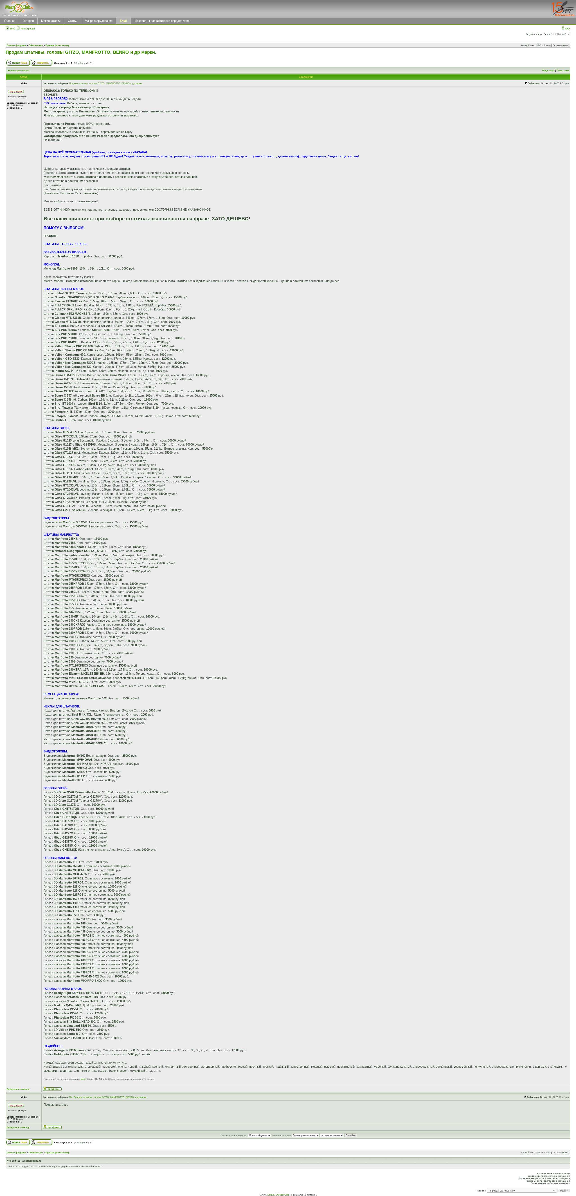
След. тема (563, 70)
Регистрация (27, 28)
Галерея (28, 20)
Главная (9, 20)
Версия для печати (18, 70)
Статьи (72, 20)
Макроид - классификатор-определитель (162, 20)
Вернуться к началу (18, 1089)
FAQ (567, 28)
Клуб (123, 20)
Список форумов (16, 45)
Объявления (36, 45)
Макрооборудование (98, 20)
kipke (83, 1079)
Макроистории (51, 20)
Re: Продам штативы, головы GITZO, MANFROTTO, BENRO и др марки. (108, 1097)
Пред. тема (548, 70)
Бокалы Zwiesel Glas (278, 1195)
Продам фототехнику (57, 45)
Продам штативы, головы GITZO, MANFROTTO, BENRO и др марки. (81, 52)
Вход (12, 28)
